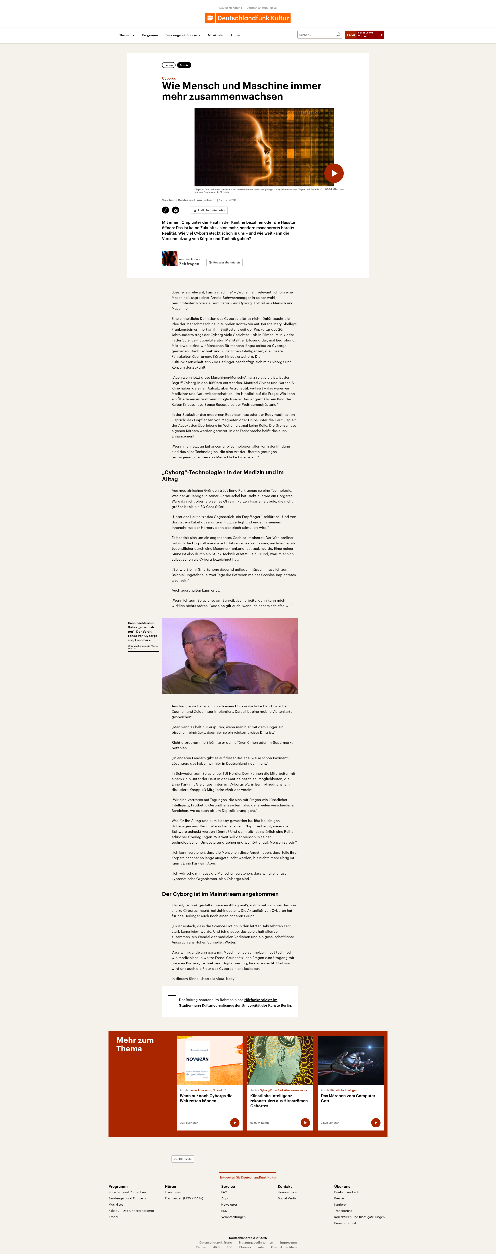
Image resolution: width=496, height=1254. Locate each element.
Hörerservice (287, 1192)
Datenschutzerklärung (215, 1242)
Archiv (235, 35)
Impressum (288, 1242)
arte (261, 1247)
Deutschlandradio (347, 1192)
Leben (169, 65)
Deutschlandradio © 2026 (248, 1237)
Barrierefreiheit (345, 1223)
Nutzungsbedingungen (256, 1242)
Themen (125, 35)
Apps (225, 1198)
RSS (224, 1210)
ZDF (229, 1247)
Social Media (287, 1198)
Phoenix (245, 1247)
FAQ (224, 1192)
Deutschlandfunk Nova (262, 7)
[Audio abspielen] (334, 173)
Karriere (340, 1204)
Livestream (173, 1192)
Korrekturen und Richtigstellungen (359, 1217)
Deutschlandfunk (230, 7)
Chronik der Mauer (285, 1247)
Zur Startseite (183, 1159)
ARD (216, 1247)
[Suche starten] (338, 34)
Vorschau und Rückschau (127, 1192)
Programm (150, 35)
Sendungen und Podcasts (127, 1198)
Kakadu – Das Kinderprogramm (131, 1210)
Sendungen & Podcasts (183, 35)
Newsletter (229, 1204)
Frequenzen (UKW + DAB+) (184, 1198)
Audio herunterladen (211, 210)
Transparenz (343, 1210)
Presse (339, 1198)
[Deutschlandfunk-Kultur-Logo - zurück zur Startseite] (248, 18)
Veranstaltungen (233, 1217)
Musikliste (215, 35)
